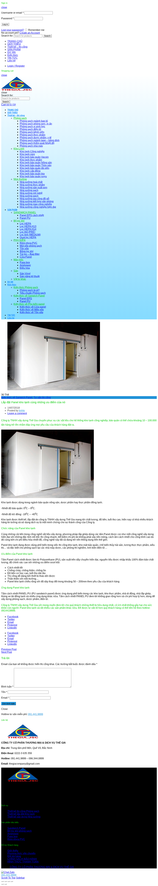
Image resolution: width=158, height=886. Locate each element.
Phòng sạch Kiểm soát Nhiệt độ (37, 143)
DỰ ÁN (11, 52)
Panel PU (25, 218)
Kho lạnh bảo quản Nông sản (36, 162)
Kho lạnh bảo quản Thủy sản (35, 165)
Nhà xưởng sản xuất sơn (33, 187)
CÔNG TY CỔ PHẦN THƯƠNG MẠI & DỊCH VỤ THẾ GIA (42, 867)
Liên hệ (11, 60)
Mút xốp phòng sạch (31, 245)
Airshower (25, 265)
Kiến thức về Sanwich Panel (29, 295)
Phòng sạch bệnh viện (32, 132)
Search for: (7, 35)
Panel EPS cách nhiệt (32, 215)
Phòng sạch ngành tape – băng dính (39, 140)
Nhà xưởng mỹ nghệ (31, 193)
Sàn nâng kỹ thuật (30, 276)
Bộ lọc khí (19, 220)
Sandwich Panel (16, 828)
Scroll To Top (8, 877)
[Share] (5, 881)
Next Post (6, 652)
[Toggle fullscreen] (8, 881)
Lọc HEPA (25, 223)
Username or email (12, 12)
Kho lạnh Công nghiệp (32, 151)
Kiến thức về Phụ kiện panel (29, 304)
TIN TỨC (12, 58)
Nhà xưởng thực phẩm (32, 184)
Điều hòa (25, 268)
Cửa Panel (26, 257)
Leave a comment (17, 413)
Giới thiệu (12, 850)
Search (47, 36)
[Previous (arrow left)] (2, 884)
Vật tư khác (20, 279)
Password (7, 18)
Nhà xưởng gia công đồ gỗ (34, 198)
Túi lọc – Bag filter (30, 254)
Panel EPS (26, 298)
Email (5, 697)
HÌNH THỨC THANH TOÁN (23, 861)
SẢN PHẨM (14, 49)
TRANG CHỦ (14, 41)
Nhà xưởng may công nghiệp (36, 204)
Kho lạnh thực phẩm (31, 159)
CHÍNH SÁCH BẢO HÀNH (22, 859)
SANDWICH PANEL (25, 212)
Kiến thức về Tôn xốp (31, 312)
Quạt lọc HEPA (28, 237)
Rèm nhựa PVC (28, 243)
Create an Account (30, 32)
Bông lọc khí (26, 251)
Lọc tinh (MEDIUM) (30, 234)
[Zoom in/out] (11, 881)
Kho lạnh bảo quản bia (32, 173)
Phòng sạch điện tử (30, 129)
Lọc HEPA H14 (28, 229)
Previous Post (9, 649)
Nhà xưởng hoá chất (31, 182)
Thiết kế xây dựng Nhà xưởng (23, 816)
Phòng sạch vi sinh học (32, 126)
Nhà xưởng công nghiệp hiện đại (38, 207)
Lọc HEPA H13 (28, 226)
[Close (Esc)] (2, 881)
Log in (5, 24)
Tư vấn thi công (42, 397)
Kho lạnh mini (27, 154)
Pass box (25, 262)
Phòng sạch (20, 118)
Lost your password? (12, 30)
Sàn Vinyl (25, 273)
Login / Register (16, 66)
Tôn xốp (24, 248)
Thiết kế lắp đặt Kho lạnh (21, 814)
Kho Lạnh (19, 148)
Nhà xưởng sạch (29, 190)
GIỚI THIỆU (14, 44)
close (4, 7)
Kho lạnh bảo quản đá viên (34, 168)
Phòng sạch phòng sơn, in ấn (36, 123)
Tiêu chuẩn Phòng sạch (33, 293)
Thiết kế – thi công (17, 46)
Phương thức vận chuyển (21, 853)
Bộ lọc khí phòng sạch (19, 831)
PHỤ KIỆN (19, 240)
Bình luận (7, 686)
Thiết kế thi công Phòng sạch (23, 811)
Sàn (16, 270)
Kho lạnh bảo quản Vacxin (34, 157)
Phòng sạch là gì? (30, 290)
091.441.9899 (35, 714)
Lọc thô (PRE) (27, 232)
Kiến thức (12, 55)
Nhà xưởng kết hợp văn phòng (37, 201)
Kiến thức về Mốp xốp (32, 309)
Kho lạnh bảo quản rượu (33, 176)
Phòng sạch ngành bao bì (34, 121)
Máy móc (18, 259)
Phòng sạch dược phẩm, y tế (35, 137)
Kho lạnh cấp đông (30, 171)
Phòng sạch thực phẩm (32, 134)
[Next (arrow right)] (5, 884)
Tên (4, 692)
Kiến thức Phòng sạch (26, 287)
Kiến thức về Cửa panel (33, 307)
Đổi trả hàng (14, 856)
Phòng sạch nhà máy (31, 146)
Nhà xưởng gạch (29, 196)
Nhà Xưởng (20, 179)
